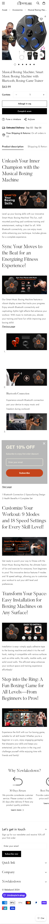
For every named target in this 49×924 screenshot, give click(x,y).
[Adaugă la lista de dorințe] (41, 19)
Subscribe (24, 473)
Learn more (16, 809)
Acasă (4, 9)
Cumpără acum (24, 111)
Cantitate (6, 94)
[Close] (44, 443)
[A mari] (41, 55)
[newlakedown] (24, 3)
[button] (44, 3)
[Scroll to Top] (44, 909)
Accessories (17, 9)
